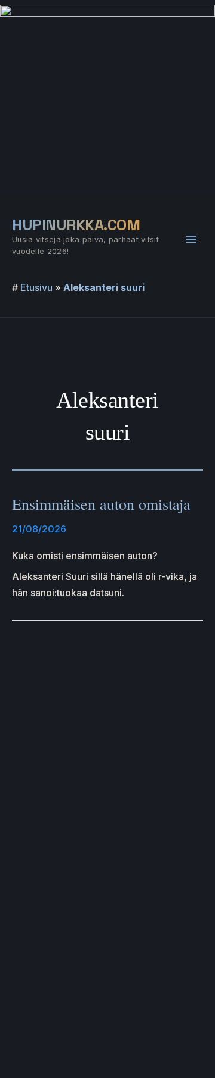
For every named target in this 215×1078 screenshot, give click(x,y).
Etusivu (36, 287)
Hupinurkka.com (76, 224)
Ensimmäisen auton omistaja (101, 504)
